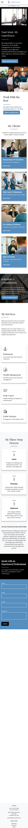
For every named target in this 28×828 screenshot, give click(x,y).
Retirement (14, 823)
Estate (14, 827)
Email (3, 592)
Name (3, 583)
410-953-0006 (15, 808)
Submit (5, 624)
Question (4, 611)
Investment (14, 825)
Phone (3, 602)
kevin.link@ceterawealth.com (14, 818)
